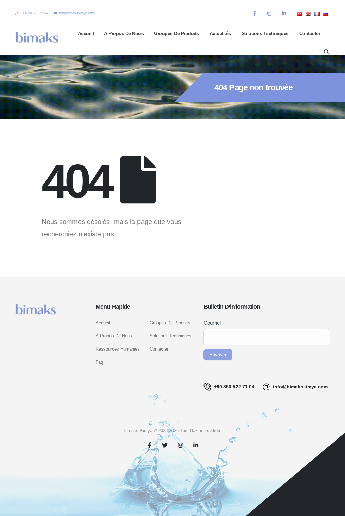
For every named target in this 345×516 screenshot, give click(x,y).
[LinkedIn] (283, 13)
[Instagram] (269, 13)
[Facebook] (254, 13)
